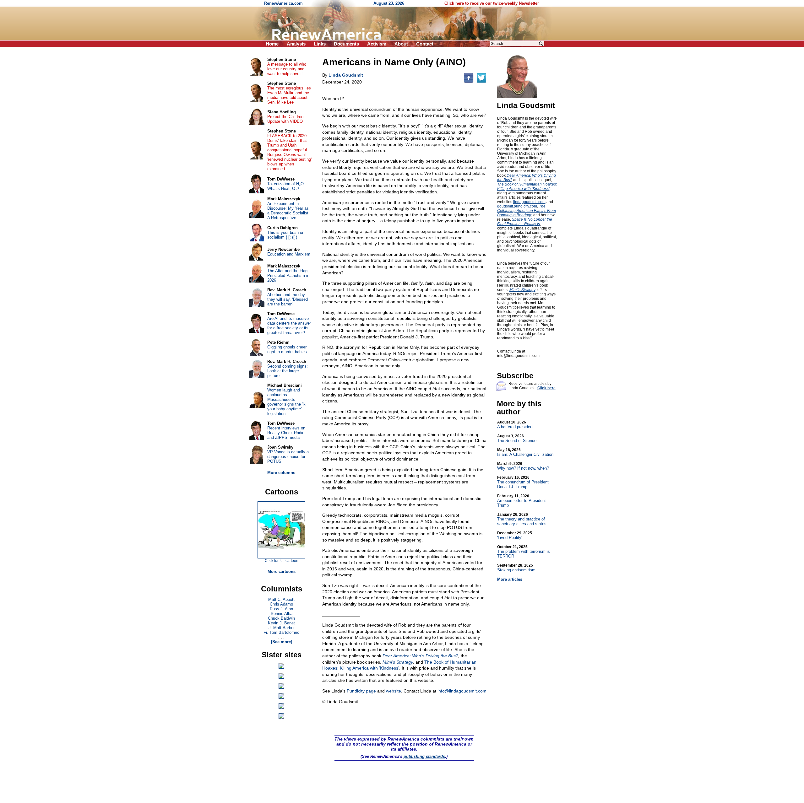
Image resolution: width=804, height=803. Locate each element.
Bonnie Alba (281, 613)
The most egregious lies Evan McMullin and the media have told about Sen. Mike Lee (289, 95)
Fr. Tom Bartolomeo (281, 632)
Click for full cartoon (281, 560)
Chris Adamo (281, 604)
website (393, 690)
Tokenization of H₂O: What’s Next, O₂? (286, 186)
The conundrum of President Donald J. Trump (523, 482)
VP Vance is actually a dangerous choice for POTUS (288, 457)
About (401, 43)
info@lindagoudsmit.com (461, 690)
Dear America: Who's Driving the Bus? (420, 655)
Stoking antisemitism (516, 567)
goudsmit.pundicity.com (517, 206)
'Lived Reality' (514, 535)
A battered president (515, 424)
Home (272, 43)
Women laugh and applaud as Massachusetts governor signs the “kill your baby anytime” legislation (287, 402)
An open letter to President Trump (521, 501)
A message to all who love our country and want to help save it (286, 69)
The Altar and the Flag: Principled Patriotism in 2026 (288, 275)
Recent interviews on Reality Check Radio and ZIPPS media (286, 433)
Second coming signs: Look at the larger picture (287, 371)
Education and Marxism (288, 254)
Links (320, 43)
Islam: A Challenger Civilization (525, 452)
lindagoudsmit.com (529, 202)
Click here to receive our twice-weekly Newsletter (491, 3)
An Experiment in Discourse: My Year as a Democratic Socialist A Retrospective (288, 210)
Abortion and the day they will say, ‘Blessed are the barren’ (287, 299)
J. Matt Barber (282, 627)
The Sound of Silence (516, 438)
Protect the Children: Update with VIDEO (286, 119)
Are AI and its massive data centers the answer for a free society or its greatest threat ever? (289, 325)
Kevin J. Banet (281, 623)
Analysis (296, 43)
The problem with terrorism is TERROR (523, 551)
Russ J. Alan (281, 608)
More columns (281, 472)
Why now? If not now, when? (523, 466)
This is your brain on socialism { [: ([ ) (285, 235)
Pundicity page (361, 690)
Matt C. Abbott (281, 599)
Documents (346, 43)
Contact (424, 43)
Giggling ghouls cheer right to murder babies (287, 349)
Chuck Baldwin (281, 618)
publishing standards (424, 756)
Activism (376, 43)
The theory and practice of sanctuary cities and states (521, 519)
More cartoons (282, 571)
